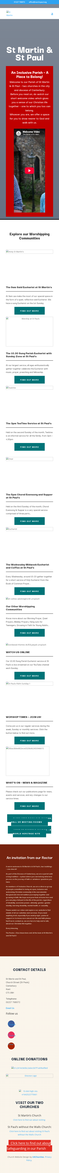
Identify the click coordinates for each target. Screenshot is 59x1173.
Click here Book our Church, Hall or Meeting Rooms (31, 820)
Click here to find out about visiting (29, 1120)
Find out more (29, 310)
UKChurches (38, 1157)
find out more (29, 675)
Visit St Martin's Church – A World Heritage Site (32, 831)
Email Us (10, 1008)
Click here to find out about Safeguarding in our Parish (29, 1146)
